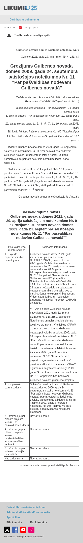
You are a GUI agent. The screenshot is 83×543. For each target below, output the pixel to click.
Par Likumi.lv (38, 522)
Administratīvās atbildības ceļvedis (28, 512)
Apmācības (13, 517)
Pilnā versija (14, 522)
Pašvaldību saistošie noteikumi (26, 507)
